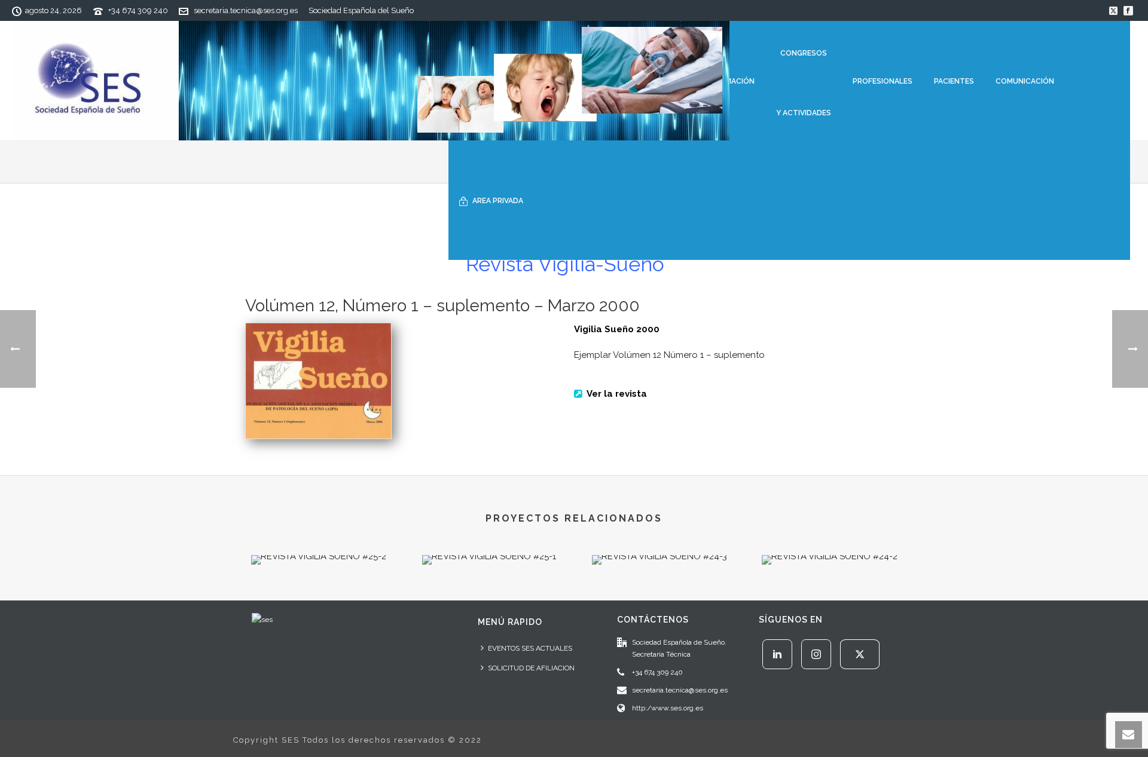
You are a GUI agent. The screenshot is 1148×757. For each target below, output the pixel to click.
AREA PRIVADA (497, 201)
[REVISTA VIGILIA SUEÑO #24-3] (659, 597)
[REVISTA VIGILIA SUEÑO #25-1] (489, 597)
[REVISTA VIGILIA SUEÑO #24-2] (829, 597)
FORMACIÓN (732, 81)
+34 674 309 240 (138, 10)
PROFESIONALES (882, 81)
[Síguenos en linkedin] (777, 654)
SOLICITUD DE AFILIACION (531, 668)
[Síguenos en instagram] (816, 654)
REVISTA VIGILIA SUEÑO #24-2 (829, 533)
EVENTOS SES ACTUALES (530, 648)
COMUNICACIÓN (1025, 81)
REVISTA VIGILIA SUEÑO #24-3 (659, 533)
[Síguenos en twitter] (860, 654)
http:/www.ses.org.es (667, 708)
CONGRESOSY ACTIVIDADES (803, 83)
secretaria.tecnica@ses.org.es (246, 10)
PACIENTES (954, 81)
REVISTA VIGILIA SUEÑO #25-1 (489, 533)
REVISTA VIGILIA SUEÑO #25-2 (318, 533)
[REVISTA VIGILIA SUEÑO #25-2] (318, 597)
